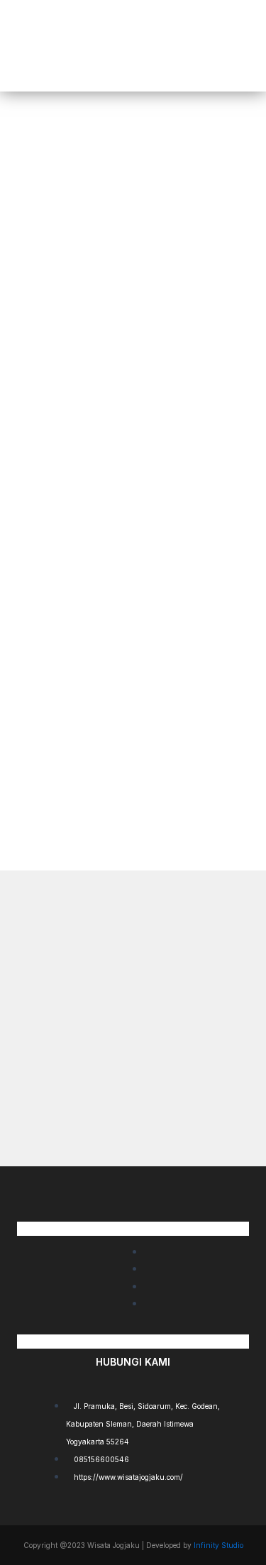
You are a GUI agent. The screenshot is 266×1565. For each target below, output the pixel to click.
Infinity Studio (218, 1545)
